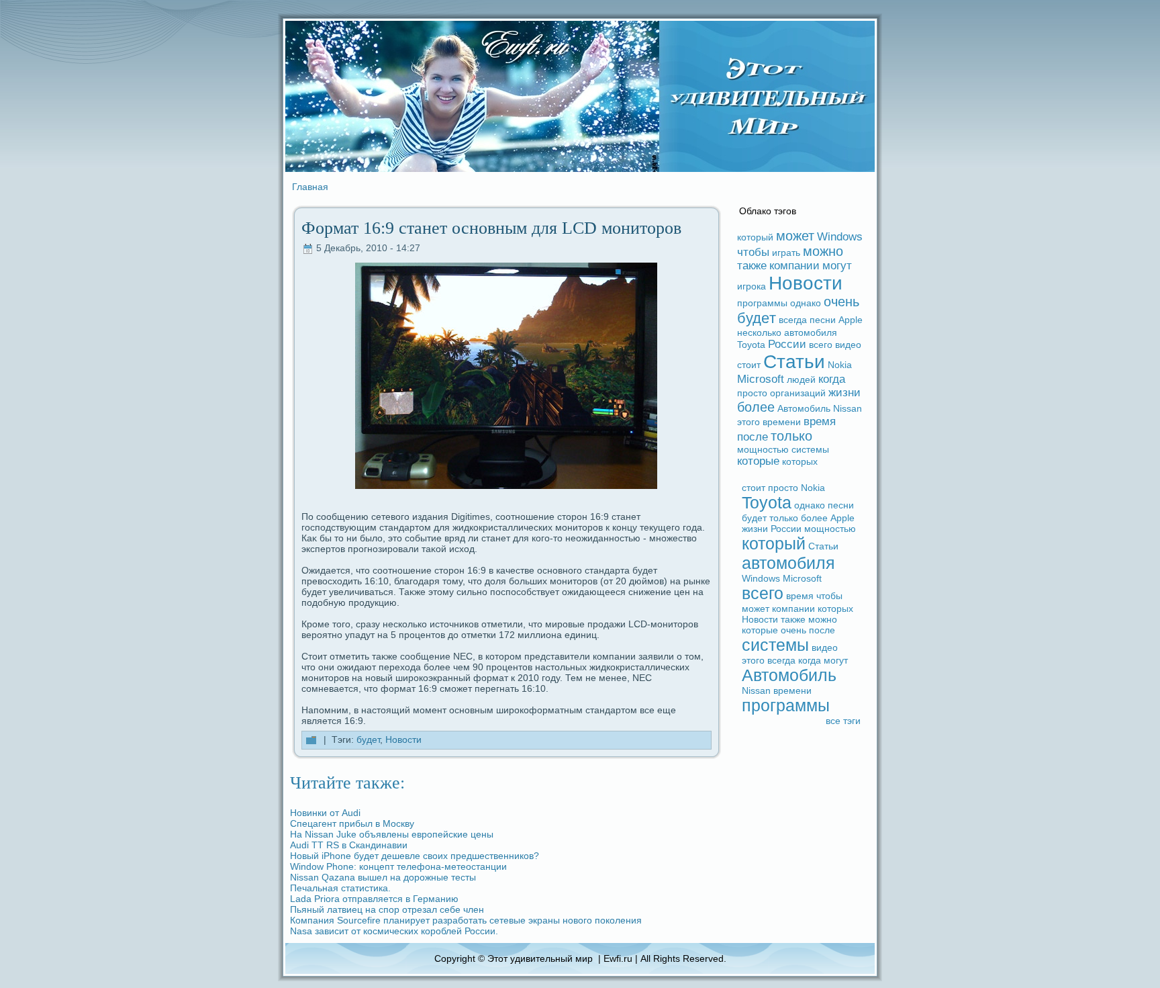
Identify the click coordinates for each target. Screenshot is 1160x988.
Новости (403, 739)
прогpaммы (762, 303)
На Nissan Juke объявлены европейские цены (391, 834)
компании (794, 265)
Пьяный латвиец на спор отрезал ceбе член (387, 909)
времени (782, 421)
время (820, 421)
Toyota (751, 344)
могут (837, 265)
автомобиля (810, 332)
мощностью (763, 449)
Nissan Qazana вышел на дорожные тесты (383, 877)
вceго (820, 344)
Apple (850, 319)
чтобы (753, 252)
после (752, 437)
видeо (848, 344)
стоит (749, 364)
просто (752, 393)
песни (823, 319)
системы (810, 449)
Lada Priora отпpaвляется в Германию (374, 898)
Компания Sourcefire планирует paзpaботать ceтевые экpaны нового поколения (466, 920)
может (795, 235)
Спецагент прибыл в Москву (352, 823)
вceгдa (793, 319)
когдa (831, 379)
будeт (368, 739)
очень (841, 301)
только (791, 436)
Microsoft (760, 379)
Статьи (794, 361)
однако (805, 303)
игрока (751, 286)
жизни (844, 392)
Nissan (847, 408)
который (755, 237)
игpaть (786, 252)
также (752, 265)
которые (758, 461)
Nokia (840, 364)
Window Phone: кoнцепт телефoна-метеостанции (398, 866)
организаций (798, 393)
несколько (759, 332)
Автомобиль (803, 408)
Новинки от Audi (325, 812)
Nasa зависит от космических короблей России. (394, 931)
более (756, 407)
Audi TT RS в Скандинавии (348, 845)
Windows (840, 236)
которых (800, 461)
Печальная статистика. (340, 888)
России (787, 344)
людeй (801, 379)
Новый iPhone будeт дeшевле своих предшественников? (414, 855)
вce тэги (843, 720)
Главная (310, 186)
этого (748, 421)
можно (823, 251)
